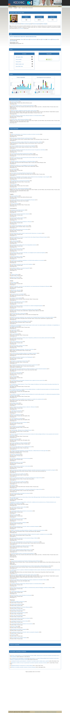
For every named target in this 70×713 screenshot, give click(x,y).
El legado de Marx (14, 330)
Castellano (14, 6)
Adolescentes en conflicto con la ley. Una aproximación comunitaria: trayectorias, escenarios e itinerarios (29, 662)
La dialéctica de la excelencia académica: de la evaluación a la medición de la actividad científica (27, 399)
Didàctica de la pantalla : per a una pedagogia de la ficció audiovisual (23, 165)
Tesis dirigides (44, 23)
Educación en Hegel (14, 514)
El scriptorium (13, 485)
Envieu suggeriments (25, 711)
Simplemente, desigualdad (15, 454)
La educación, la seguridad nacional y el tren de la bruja (20, 458)
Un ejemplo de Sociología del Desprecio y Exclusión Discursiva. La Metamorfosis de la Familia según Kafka (29, 450)
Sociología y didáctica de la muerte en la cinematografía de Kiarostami (23, 199)
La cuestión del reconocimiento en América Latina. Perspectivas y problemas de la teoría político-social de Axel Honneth (31, 337)
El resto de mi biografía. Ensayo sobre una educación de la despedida (23, 145)
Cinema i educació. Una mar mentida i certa (18, 481)
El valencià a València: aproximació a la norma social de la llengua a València (24, 538)
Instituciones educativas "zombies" (17, 256)
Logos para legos (14, 184)
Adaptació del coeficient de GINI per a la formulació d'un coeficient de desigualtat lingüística (26, 305)
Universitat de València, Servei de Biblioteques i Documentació (45, 711)
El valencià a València (14, 274)
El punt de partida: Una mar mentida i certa (18, 473)
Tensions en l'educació (15, 439)
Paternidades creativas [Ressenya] (17, 609)
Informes (49, 39)
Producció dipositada (36, 23)
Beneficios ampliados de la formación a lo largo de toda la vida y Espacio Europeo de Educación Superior (29, 237)
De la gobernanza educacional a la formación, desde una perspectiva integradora (25, 526)
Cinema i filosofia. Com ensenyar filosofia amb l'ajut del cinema (21, 173)
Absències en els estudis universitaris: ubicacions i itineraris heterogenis (23, 667)
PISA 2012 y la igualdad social (16, 414)
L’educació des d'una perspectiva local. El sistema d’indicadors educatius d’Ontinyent (25, 561)
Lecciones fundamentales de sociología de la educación (20, 493)
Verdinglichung (13, 634)
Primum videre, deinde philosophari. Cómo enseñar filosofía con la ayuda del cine (25, 541)
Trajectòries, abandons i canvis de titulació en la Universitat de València (23, 161)
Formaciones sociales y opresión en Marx (18, 345)
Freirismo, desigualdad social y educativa (18, 301)
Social (15, 23)
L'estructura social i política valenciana (17, 217)
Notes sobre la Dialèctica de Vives (16, 341)
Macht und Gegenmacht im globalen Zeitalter (18, 637)
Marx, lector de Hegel (14, 241)
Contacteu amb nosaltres (14, 711)
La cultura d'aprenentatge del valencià (17, 591)
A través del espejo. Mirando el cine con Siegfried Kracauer (21, 446)
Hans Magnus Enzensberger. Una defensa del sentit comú (21, 545)
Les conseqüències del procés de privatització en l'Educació (21, 221)
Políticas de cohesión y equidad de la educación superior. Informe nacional (24, 110)
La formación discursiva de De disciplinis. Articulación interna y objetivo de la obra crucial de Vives (28, 380)
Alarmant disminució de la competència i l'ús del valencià (20, 466)
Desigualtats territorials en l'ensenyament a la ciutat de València (22, 665)
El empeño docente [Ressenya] (16, 604)
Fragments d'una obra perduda (16, 372)
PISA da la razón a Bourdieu (15, 290)
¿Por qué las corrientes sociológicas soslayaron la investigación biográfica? (24, 353)
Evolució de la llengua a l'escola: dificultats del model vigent (21, 595)
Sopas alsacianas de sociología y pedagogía (18, 522)
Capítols (27, 39)
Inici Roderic (10, 7)
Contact (59, 6)
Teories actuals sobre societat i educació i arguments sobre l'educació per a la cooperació (26, 233)
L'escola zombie (13, 169)
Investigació (15, 7)
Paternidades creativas (15, 403)
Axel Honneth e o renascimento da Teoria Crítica (19, 361)
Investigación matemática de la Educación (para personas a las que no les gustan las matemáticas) (28, 149)
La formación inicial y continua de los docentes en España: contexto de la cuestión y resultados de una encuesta (30, 534)
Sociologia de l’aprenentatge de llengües (18, 210)
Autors (19, 7)
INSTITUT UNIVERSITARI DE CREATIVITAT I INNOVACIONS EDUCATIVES (23, 36)
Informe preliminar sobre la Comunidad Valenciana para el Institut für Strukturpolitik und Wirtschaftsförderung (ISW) (31, 565)
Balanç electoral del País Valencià (16, 248)
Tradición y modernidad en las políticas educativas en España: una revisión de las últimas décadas (28, 530)
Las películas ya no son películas (16, 426)
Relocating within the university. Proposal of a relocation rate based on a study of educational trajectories (29, 368)
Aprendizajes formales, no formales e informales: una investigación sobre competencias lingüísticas (28, 252)
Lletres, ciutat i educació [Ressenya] (17, 615)
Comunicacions (33, 39)
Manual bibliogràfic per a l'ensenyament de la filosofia (20, 180)
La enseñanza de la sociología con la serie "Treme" (19, 225)
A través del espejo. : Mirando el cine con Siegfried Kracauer (21, 430)
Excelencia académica (14, 101)
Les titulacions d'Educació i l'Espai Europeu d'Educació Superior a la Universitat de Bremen (26, 115)
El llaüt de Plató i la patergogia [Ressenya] (18, 612)
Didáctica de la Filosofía (15, 277)
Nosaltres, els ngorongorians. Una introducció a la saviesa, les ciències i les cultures (25, 134)
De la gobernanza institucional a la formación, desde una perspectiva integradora (25, 632)
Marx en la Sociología (14, 333)
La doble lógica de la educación (16, 410)
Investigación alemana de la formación (17, 518)
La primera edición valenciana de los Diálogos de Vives (20, 321)
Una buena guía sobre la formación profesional (19, 422)
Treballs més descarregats (26, 23)
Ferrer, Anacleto (18, 59)
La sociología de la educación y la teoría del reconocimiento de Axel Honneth (24, 364)
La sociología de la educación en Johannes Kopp (19, 621)
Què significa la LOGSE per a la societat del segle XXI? (20, 268)
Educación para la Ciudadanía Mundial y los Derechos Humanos (22, 138)
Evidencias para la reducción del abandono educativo (20, 213)
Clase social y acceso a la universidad (17, 294)
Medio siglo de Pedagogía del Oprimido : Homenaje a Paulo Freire (22, 349)
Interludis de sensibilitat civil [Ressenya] (17, 601)
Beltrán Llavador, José (20, 64)
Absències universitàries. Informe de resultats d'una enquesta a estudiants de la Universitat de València (28, 579)
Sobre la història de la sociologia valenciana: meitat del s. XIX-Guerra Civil (23, 406)
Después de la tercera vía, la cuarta (17, 462)
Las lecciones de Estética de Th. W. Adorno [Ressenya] (20, 607)
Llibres (22, 39)
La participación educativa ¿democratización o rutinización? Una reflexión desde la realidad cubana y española (30, 661)
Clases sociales (13, 282)
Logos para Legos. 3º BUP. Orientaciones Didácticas (20, 119)
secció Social (21, 28)
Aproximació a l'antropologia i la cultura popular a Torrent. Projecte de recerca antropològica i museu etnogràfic (30, 176)
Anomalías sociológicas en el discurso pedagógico (19, 442)
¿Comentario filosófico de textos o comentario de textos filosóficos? (22, 105)
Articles (43, 39)
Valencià (10, 6)
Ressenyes (54, 39)
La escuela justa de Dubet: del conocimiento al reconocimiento (21, 510)
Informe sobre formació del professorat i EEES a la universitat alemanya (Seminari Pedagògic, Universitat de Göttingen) (31, 587)
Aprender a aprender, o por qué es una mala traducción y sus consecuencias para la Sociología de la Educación (30, 286)
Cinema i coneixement (14, 203)
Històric (18, 23)
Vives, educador (13, 376)
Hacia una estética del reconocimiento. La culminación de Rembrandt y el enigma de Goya (26, 477)
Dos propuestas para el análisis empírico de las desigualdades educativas (23, 244)
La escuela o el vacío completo (16, 297)
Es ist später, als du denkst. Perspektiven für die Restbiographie (22, 357)
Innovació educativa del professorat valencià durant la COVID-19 (22, 153)
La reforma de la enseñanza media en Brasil (18, 507)
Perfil (12, 23)
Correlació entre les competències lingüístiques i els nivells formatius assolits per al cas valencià (27, 260)
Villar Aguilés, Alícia (19, 57)
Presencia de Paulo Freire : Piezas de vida (18, 313)
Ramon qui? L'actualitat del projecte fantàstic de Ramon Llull (21, 549)
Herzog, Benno (18, 61)
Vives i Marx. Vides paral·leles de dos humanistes (19, 229)
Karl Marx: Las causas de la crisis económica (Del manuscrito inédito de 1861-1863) (25, 157)
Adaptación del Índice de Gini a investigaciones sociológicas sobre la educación (24, 309)
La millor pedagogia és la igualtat (16, 418)
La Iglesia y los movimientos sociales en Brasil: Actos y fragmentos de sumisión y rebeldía (26, 142)
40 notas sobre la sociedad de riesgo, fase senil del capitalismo (22, 264)
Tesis (40, 39)
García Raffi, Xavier (19, 66)
